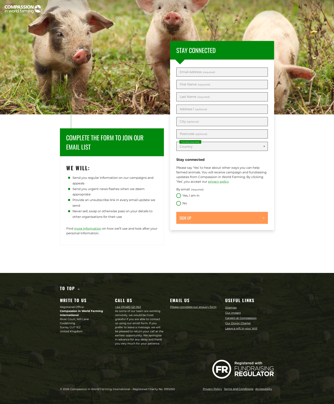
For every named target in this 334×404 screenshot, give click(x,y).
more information (87, 228)
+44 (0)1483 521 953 (128, 307)
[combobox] (222, 146)
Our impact (233, 313)
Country (190, 142)
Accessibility (263, 389)
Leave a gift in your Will (241, 328)
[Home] (24, 9)
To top (68, 288)
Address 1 (193, 109)
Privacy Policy (212, 389)
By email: (190, 189)
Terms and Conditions (238, 389)
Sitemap (231, 307)
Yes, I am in (190, 195)
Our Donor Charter (238, 323)
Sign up (185, 218)
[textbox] (222, 146)
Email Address (197, 72)
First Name (195, 84)
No (184, 203)
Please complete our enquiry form (193, 307)
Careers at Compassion (240, 318)
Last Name (195, 96)
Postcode (193, 134)
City (189, 121)
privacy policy (218, 181)
